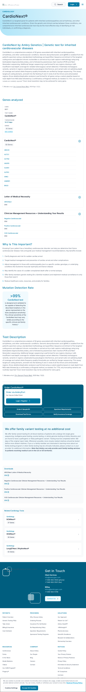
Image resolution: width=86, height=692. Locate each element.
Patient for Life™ (63, 620)
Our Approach (62, 617)
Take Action (6, 624)
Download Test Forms (23, 414)
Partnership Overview (65, 641)
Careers (32, 661)
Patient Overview (8, 617)
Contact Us (51, 599)
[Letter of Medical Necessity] (80, 197)
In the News (6, 657)
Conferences (7, 651)
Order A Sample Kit (23, 409)
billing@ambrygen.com (53, 589)
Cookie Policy (62, 651)
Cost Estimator (7, 631)
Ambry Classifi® (63, 624)
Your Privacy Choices (64, 654)
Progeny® (6, 671)
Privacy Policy (62, 661)
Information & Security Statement (68, 664)
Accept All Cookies (29, 688)
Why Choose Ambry (36, 617)
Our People (33, 654)
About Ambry (34, 651)
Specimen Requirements (62, 409)
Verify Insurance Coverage (62, 414)
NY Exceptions (62, 671)
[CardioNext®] (80, 141)
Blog (31, 657)
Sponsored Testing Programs (39, 634)
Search (60, 4)
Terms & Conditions (64, 668)
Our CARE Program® (9, 668)
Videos (5, 664)
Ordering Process (35, 620)
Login (72, 4)
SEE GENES (9, 131)
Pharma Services (63, 631)
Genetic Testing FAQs (9, 620)
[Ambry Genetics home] (11, 4)
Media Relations (8, 661)
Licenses (60, 675)
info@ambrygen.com (52, 577)
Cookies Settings (11, 688)
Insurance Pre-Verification (38, 624)
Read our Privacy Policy (74, 683)
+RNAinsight (62, 627)
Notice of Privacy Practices (66, 657)
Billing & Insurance (8, 627)
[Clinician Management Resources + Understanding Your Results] (80, 214)
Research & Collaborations (66, 638)
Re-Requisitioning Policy (37, 627)
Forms (4, 654)
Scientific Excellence (64, 634)
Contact (32, 664)
